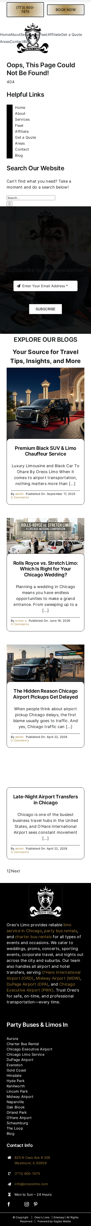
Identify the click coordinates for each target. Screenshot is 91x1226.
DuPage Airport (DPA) (27, 984)
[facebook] (9, 1204)
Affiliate (21, 131)
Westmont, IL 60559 (31, 1163)
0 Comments (20, 497)
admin (19, 494)
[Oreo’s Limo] (45, 887)
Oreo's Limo (42, 1217)
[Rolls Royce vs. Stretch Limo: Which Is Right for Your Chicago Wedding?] (45, 521)
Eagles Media (62, 1221)
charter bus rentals (33, 936)
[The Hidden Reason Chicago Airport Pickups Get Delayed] (45, 647)
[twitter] (17, 1204)
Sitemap (58, 1217)
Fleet (19, 125)
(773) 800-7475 (27, 1174)
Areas (20, 143)
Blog (19, 155)
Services (22, 119)
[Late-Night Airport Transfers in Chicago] (45, 777)
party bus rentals (60, 930)
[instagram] (27, 1204)
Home (20, 107)
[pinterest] (35, 1204)
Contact (22, 149)
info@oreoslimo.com (31, 1184)
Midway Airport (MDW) (58, 978)
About (20, 113)
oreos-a (21, 620)
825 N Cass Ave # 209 (32, 1157)
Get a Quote (25, 137)
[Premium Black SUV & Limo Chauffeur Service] (45, 370)
